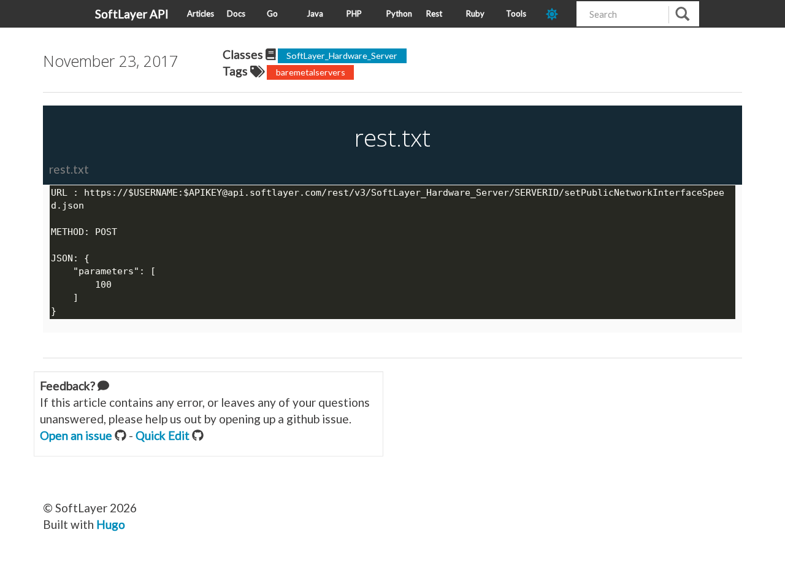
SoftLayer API (132, 14)
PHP (354, 13)
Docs (236, 13)
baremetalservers (310, 72)
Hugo (110, 524)
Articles (200, 13)
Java (315, 13)
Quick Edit (163, 435)
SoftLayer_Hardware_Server (341, 55)
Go (272, 13)
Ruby (475, 13)
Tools (516, 13)
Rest (434, 13)
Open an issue (76, 435)
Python (399, 13)
